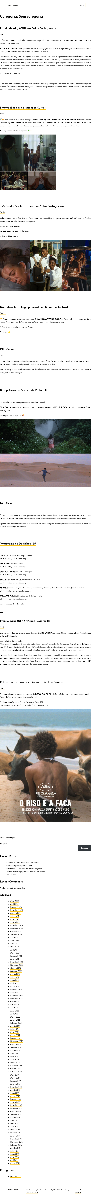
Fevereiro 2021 (16, 1038)
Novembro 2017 (16, 1108)
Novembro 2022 (16, 998)
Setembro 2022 (16, 1005)
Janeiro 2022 (15, 1020)
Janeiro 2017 (15, 1136)
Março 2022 (15, 1017)
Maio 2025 (14, 919)
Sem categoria (15, 1176)
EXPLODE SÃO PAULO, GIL (11, 579)
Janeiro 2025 (15, 922)
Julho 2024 (14, 940)
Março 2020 (15, 1062)
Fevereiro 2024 (16, 956)
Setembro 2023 (16, 971)
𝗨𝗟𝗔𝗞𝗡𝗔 (5, 563)
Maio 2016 (14, 1157)
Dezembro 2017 (16, 1105)
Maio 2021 (14, 1032)
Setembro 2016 (16, 1145)
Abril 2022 (14, 1014)
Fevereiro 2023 (16, 989)
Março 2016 (15, 1163)
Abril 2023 (14, 983)
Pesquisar (3, 843)
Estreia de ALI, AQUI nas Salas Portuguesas (28, 28)
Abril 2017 (14, 1126)
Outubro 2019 (15, 1068)
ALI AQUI (4, 588)
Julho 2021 (14, 1029)
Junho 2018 (14, 1093)
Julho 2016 (14, 1151)
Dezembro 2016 (16, 1139)
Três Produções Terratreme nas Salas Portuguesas (32, 206)
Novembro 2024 (16, 928)
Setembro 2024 (16, 934)
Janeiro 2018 (15, 1102)
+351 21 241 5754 (32, 1192)
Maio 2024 (14, 947)
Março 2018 (15, 1096)
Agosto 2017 (15, 1117)
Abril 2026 (14, 904)
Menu (82, 5)
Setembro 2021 (16, 1023)
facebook (78, 1190)
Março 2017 (15, 1130)
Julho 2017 (14, 1120)
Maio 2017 (14, 1123)
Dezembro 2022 (16, 995)
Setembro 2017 (16, 1114)
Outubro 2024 (15, 931)
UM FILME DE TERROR (9, 555)
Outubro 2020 (16, 1044)
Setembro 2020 (16, 1047)
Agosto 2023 (15, 974)
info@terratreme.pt (32, 1190)
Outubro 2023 (15, 968)
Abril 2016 (14, 1160)
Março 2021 (15, 1035)
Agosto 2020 (15, 1050)
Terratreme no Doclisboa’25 (18, 543)
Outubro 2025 (15, 913)
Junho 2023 (14, 980)
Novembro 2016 (16, 1142)
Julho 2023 (14, 977)
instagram (78, 1192)
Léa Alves (6, 503)
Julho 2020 (14, 1053)
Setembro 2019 (16, 1072)
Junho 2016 (14, 1154)
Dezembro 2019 (16, 1065)
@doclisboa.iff (18, 604)
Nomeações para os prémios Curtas (23, 107)
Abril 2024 (14, 950)
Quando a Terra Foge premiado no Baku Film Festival (34, 307)
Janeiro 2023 (15, 992)
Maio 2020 (14, 1056)
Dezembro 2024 (16, 925)
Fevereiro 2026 (16, 907)
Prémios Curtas (46, 126)
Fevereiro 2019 (15, 1081)
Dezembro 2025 (16, 910)
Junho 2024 (14, 943)
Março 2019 (15, 1078)
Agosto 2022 (15, 1008)
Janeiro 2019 (15, 1084)
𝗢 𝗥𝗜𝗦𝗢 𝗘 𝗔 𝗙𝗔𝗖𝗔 (9, 596)
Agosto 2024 (15, 937)
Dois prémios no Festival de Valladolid (24, 390)
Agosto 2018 (15, 1090)
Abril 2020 (14, 1059)
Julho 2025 (14, 916)
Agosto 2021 (15, 1026)
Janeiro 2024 (15, 959)
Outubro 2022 (15, 1001)
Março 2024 (15, 953)
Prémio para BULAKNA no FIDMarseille (25, 621)
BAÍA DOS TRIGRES (8, 572)
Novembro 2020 (16, 1041)
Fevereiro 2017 (15, 1133)
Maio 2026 (14, 901)
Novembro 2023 (16, 965)
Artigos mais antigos (7, 837)
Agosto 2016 (15, 1148)
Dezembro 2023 (16, 962)
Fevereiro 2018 (15, 1099)
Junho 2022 (14, 1011)
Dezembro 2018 (16, 1087)
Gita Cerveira (8, 349)
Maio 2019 (14, 1075)
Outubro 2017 (15, 1111)
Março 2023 (15, 986)
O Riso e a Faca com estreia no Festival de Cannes (31, 682)
